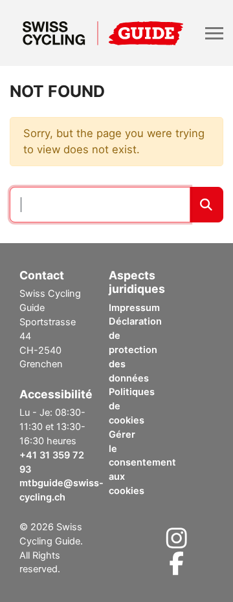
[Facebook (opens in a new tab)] (176, 568)
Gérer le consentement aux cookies (142, 463)
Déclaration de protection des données (135, 349)
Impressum (134, 308)
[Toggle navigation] (214, 33)
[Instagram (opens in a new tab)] (176, 542)
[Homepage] (103, 33)
